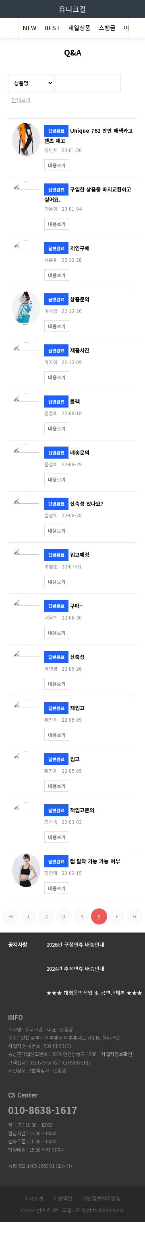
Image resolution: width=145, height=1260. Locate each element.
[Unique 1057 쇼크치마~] (26, 601)
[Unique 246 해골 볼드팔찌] (26, 448)
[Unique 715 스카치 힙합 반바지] (26, 653)
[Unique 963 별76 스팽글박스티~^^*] (26, 295)
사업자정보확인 (116, 1053)
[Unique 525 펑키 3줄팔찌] (26, 499)
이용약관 (62, 1198)
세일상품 (79, 27)
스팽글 (107, 27)
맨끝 (134, 916)
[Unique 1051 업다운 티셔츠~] (26, 397)
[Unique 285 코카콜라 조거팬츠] (26, 806)
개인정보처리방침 (101, 1198)
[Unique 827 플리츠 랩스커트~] (26, 244)
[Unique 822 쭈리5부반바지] (26, 755)
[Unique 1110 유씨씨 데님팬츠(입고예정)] (26, 346)
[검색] (113, 81)
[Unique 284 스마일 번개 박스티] (26, 704)
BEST (52, 27)
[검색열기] (137, 29)
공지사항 (17, 944)
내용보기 (57, 165)
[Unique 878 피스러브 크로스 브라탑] (26, 857)
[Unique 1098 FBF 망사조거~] (26, 185)
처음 (10, 916)
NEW (29, 27)
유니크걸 (72, 9)
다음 (117, 916)
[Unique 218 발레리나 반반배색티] (26, 550)
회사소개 (34, 1198)
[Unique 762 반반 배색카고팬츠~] (26, 126)
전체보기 (21, 100)
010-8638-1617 (42, 1110)
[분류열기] (8, 29)
